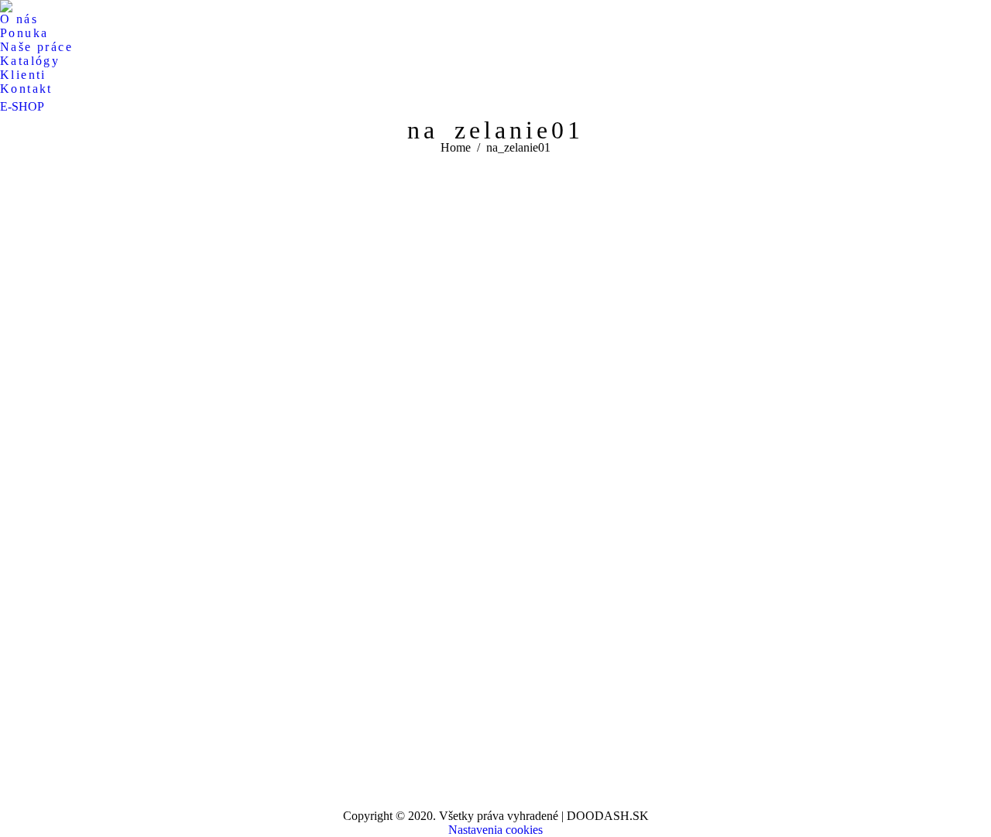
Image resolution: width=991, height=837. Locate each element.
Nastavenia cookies (495, 829)
